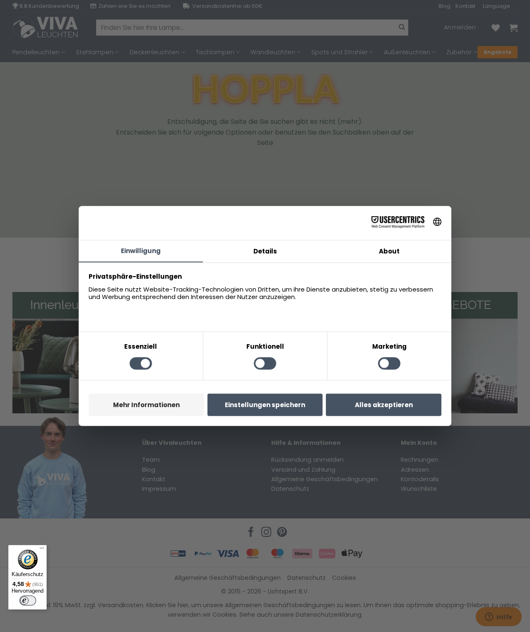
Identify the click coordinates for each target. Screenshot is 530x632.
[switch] (27, 600)
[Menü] (42, 550)
